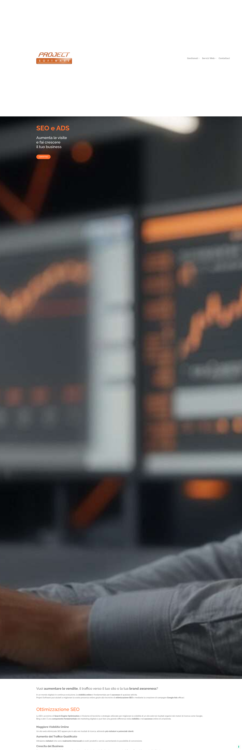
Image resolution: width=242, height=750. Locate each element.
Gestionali (192, 58)
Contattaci (224, 58)
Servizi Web (208, 58)
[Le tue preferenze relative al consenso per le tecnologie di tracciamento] (238, 746)
